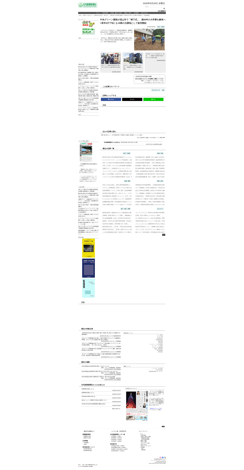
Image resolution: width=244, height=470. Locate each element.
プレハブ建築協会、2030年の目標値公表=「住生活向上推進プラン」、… (154, 187)
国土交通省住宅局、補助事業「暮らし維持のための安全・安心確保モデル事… (155, 157)
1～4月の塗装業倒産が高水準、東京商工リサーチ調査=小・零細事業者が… (121, 232)
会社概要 (136, 13)
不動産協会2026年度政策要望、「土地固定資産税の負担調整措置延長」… (154, 184)
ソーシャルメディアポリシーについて (158, 460)
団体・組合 (160, 181)
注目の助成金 (117, 369)
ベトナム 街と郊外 (157, 368)
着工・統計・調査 (125, 208)
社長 (163, 90)
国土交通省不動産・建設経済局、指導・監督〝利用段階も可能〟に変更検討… (155, 168)
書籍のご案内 (127, 13)
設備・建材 (127, 181)
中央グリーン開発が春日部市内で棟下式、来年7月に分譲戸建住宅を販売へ (110, 67)
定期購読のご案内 (158, 80)
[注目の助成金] (88, 24)
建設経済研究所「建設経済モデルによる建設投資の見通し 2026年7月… (120, 212)
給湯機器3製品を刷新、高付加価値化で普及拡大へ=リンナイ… (118, 201)
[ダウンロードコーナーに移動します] (85, 161)
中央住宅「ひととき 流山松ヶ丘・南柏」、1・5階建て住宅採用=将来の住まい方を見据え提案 (155, 55)
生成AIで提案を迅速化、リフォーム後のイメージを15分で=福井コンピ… (121, 204)
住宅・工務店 (82, 15)
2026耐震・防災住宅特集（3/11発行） (119, 449)
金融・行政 (160, 153)
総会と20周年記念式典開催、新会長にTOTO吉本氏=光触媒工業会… (152, 190)
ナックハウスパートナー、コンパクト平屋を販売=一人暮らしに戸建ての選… (122, 160)
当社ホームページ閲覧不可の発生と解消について (94, 400)
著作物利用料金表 (88, 448)
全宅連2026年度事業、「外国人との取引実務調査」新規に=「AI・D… (153, 201)
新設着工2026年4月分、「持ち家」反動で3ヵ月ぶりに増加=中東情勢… (120, 229)
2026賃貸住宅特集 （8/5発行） (118, 445)
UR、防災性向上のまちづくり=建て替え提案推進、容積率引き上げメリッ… (154, 218)
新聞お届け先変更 (145, 437)
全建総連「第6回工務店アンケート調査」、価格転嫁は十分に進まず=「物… (122, 215)
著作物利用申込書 (88, 450)
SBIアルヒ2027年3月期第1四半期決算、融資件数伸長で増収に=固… (152, 160)
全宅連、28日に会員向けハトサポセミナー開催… (148, 215)
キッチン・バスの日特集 (156, 344)
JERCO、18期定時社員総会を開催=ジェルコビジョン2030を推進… (152, 204)
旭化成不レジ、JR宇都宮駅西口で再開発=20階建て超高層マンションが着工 (123, 135)
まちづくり (160, 208)
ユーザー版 (112, 336)
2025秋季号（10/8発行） (117, 441)
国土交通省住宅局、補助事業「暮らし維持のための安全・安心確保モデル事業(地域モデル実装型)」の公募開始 (88, 74)
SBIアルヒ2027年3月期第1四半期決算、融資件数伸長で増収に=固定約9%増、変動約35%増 (88, 95)
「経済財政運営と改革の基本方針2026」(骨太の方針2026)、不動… (152, 174)
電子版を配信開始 (145, 439)
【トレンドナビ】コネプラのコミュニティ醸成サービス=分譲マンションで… (155, 229)
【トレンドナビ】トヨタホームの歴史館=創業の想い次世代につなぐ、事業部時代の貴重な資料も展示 (88, 109)
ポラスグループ (156, 90)
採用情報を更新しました (88, 389)
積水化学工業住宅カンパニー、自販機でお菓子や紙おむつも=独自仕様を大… (155, 226)
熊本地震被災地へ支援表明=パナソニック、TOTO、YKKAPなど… (119, 196)
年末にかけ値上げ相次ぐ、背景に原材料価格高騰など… (116, 184)
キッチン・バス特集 (157, 345)
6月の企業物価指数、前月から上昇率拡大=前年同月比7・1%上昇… (119, 218)
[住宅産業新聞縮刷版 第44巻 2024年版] (88, 288)
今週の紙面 (105, 13)
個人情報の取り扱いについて (160, 459)
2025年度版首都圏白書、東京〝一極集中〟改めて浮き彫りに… (151, 176)
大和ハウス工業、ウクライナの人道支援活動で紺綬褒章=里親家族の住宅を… (122, 165)
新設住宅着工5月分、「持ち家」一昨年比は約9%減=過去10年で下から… (121, 226)
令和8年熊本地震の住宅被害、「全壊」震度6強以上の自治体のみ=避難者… (154, 162)
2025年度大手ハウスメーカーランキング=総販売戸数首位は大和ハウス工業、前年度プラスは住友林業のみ (88, 210)
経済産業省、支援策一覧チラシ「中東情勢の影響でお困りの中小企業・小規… (155, 165)
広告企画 (160, 342)
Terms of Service (160, 463)
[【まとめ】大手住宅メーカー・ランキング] (88, 31)
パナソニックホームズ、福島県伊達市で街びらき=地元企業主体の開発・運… (155, 223)
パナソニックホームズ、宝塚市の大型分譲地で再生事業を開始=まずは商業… (155, 212)
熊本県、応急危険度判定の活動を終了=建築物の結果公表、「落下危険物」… (155, 171)
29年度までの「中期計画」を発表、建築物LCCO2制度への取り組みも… (154, 199)
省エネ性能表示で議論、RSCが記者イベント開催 (149, 137)
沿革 (142, 448)
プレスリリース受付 (145, 443)
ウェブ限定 (160, 335)
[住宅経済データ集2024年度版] (88, 248)
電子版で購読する (158, 82)
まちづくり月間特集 (115, 341)
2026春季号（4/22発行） (117, 437)
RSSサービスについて (146, 445)
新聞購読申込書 (87, 436)
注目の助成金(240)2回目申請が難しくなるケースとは (95, 366)
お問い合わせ (144, 13)
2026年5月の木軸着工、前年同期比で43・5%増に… (115, 223)
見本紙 (85, 444)
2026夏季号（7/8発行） (116, 436)
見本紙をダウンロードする (156, 408)
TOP (164, 234)
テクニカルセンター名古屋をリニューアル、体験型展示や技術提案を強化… (121, 199)
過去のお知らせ (116, 408)
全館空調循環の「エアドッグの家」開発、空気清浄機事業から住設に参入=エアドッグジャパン (88, 232)
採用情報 (143, 449)
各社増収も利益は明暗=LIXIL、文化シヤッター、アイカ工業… (118, 193)
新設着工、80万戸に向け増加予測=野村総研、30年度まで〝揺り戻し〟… (121, 221)
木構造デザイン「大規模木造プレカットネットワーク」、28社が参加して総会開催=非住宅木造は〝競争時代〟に (88, 103)
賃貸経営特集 (159, 339)
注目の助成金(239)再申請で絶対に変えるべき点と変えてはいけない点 (99, 371)
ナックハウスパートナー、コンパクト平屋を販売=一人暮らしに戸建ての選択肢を (88, 87)
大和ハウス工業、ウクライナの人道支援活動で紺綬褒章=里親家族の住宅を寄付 (88, 99)
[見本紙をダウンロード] (137, 420)
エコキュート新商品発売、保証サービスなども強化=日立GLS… (118, 187)
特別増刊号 (118, 336)
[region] (133, 117)
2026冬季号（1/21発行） (117, 439)
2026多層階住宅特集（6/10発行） (119, 447)
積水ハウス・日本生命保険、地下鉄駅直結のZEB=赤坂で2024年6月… (153, 232)
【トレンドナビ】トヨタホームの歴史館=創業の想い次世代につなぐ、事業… (122, 171)
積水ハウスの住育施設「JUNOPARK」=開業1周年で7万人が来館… (119, 174)
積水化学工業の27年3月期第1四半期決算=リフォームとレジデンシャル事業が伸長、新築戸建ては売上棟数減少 (88, 68)
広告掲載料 (86, 442)
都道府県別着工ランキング (156, 371)
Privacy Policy (151, 463)
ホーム (98, 13)
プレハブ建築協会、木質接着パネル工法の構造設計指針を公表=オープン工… (155, 193)
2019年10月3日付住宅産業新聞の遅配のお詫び (93, 404)
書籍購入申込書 (87, 437)
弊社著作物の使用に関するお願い (129, 142)
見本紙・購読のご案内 (116, 13)
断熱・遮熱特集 (159, 348)
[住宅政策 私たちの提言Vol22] (88, 268)
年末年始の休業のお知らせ (88, 396)
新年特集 (160, 352)
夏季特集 (160, 341)
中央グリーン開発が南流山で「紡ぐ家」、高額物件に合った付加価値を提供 (132, 67)
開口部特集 (160, 350)
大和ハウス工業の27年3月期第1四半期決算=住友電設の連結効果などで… (121, 162)
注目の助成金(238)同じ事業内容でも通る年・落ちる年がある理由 (98, 376)
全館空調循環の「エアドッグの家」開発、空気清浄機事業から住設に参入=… (122, 190)
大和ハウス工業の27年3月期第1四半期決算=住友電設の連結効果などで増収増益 (88, 91)
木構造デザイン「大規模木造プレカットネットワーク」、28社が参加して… (122, 168)
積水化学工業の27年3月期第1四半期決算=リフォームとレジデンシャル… (121, 157)
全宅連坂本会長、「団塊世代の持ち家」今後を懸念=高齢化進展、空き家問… (155, 196)
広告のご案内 (144, 441)
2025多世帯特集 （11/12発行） (118, 450)
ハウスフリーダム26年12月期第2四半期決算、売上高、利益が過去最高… (121, 176)
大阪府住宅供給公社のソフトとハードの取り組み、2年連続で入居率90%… (154, 221)
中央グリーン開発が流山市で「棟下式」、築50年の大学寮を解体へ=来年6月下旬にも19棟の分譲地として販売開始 (118, 15)
